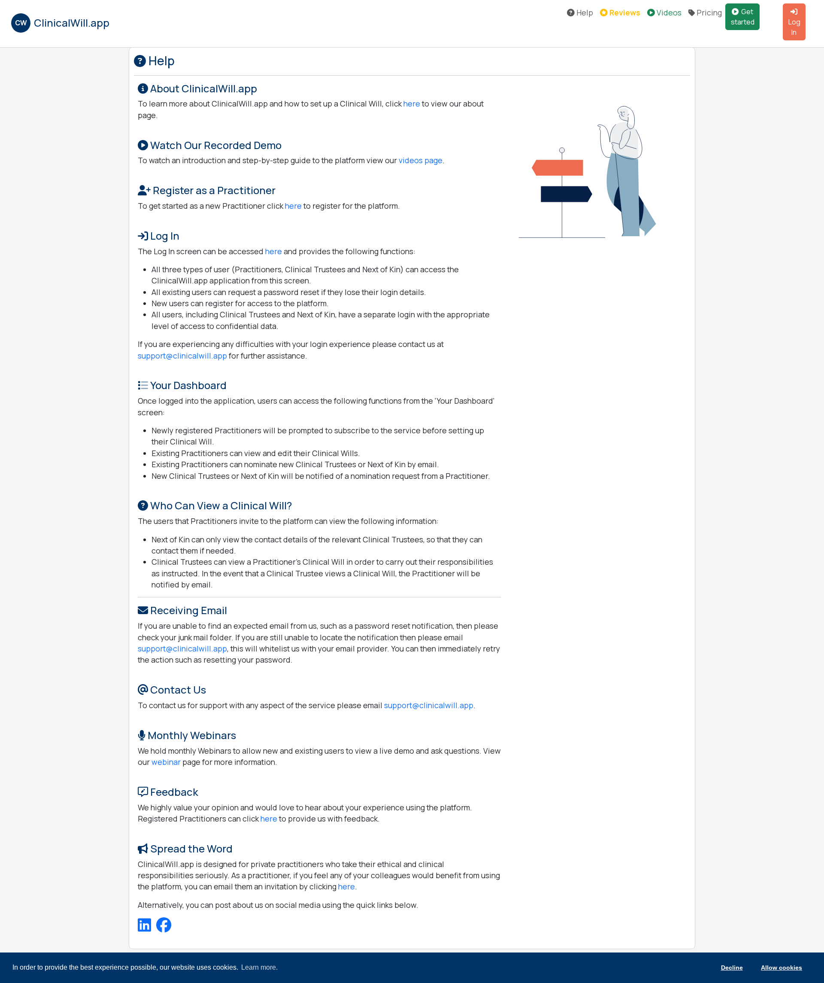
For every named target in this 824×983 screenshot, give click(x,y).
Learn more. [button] (259, 967)
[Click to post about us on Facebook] (163, 927)
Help (584, 12)
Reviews (624, 12)
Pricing (708, 12)
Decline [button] (732, 967)
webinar (166, 762)
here (411, 103)
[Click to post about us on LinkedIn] (145, 927)
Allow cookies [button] (781, 967)
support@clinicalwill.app (182, 355)
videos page (420, 160)
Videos (668, 12)
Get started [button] (742, 17)
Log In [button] (794, 27)
